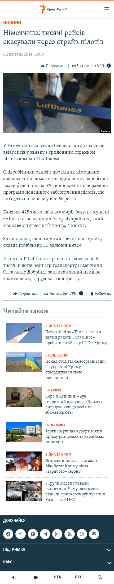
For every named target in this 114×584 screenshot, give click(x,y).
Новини (12, 23)
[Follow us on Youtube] (33, 534)
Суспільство (56, 356)
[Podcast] (82, 534)
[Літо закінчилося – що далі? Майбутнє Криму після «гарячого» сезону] (24, 461)
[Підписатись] (94, 534)
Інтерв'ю (53, 391)
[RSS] (69, 534)
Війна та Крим (58, 326)
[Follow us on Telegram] (45, 534)
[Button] (53, 66)
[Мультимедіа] (36, 577)
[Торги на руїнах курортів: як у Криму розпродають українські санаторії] (24, 432)
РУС (78, 577)
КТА (57, 577)
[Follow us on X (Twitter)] (20, 534)
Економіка (55, 425)
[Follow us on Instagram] (57, 534)
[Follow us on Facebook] (8, 534)
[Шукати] (100, 577)
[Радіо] (14, 577)
